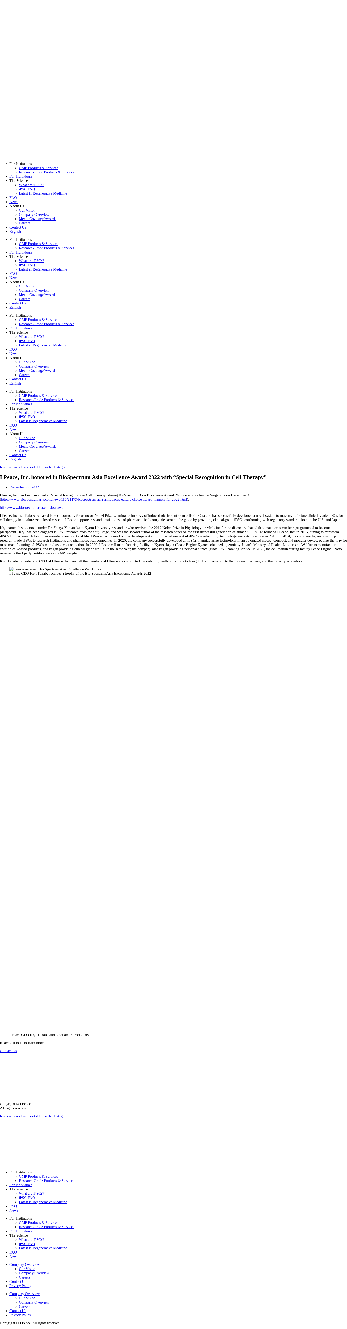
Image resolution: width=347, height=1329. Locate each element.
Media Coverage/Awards (37, 219)
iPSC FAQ (27, 189)
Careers (24, 223)
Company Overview (34, 215)
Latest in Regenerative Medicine (43, 193)
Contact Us (17, 227)
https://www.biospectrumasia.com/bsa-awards (34, 507)
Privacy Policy (20, 1286)
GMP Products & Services (38, 168)
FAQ (13, 198)
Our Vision (27, 210)
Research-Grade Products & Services (46, 172)
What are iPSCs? (31, 185)
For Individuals (20, 176)
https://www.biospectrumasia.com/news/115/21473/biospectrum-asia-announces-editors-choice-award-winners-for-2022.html (94, 499)
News (13, 202)
